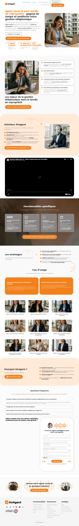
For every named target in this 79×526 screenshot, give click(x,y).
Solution (34, 2)
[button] (39, 399)
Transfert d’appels (37, 506)
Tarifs (40, 2)
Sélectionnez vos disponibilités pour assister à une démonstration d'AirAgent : (54, 448)
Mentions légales (65, 506)
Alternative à (50, 517)
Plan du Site (50, 508)
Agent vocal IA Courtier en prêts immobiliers (62, 334)
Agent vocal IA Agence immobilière (15, 314)
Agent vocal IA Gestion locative (38, 314)
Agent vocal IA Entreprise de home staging (38, 353)
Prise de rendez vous (37, 504)
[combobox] (45, 457)
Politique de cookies (65, 508)
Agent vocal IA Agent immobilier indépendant (38, 334)
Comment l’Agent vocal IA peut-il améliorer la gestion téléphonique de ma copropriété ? (31, 399)
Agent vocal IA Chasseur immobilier (15, 333)
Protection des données (66, 511)
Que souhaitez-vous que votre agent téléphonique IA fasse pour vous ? (55, 443)
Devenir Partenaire (51, 511)
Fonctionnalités (26, 2)
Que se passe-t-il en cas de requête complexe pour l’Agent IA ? (24, 410)
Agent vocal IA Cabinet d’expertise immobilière (62, 353)
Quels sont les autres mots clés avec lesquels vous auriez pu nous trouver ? (28, 414)
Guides (48, 506)
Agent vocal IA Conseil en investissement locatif (15, 353)
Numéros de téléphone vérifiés (38, 509)
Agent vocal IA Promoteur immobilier (62, 314)
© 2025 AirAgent (39, 522)
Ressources (45, 2)
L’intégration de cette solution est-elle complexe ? (20, 406)
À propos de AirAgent (52, 504)
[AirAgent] (10, 4)
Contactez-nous (45, 4)
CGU (62, 513)
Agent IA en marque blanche (53, 515)
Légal (62, 504)
